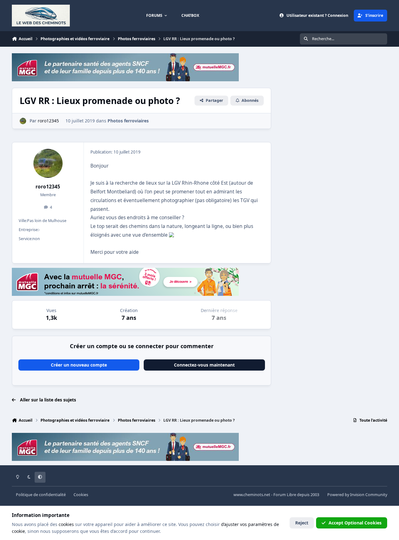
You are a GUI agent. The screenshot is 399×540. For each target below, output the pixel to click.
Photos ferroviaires (128, 121)
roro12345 (48, 186)
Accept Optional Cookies (355, 523)
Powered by (357, 494)
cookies (66, 524)
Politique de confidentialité (41, 494)
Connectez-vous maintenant (204, 365)
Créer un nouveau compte (79, 365)
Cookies (81, 494)
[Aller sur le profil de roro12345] (23, 121)
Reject (301, 523)
